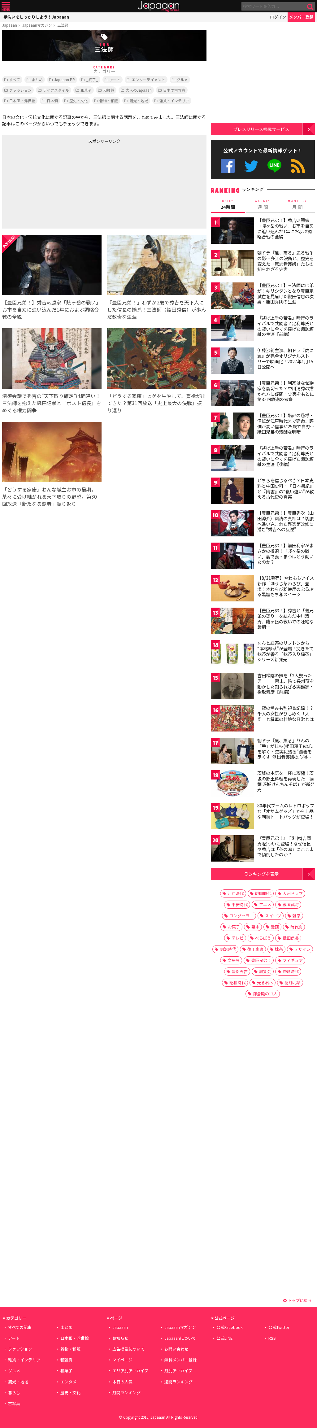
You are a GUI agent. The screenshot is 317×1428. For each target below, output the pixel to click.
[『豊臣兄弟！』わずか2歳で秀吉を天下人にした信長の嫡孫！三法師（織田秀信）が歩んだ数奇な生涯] (156, 266)
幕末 (255, 927)
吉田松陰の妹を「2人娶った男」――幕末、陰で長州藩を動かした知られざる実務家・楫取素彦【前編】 (285, 683)
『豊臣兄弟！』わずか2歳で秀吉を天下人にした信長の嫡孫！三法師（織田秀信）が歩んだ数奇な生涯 (156, 309)
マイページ (122, 1360)
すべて (14, 79)
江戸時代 (236, 893)
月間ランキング (126, 1392)
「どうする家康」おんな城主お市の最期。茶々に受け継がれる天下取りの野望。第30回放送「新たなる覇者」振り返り (49, 496)
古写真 (14, 1403)
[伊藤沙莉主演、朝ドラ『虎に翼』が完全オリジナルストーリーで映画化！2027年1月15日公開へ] (232, 361)
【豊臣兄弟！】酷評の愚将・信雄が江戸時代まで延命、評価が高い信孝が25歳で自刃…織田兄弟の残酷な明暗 (286, 423)
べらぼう (263, 938)
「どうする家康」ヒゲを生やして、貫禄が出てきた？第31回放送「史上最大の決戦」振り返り (156, 402)
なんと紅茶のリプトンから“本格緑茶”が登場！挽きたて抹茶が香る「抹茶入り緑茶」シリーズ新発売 (285, 651)
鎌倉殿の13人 (265, 994)
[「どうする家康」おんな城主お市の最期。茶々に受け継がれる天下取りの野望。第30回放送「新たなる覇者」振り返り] (52, 453)
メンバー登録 (301, 17)
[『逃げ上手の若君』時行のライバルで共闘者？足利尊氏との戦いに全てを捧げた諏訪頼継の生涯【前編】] (232, 329)
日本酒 (52, 100)
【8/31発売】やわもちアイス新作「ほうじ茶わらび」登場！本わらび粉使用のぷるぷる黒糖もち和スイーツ (285, 586)
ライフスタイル (56, 90)
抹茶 (279, 949)
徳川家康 (255, 949)
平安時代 (240, 904)
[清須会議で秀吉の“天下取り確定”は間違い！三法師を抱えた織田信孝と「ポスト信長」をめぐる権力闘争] (52, 359)
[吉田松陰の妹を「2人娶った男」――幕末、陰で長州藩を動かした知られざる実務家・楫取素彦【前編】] (232, 687)
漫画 (275, 927)
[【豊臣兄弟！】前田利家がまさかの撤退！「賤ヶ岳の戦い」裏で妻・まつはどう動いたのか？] (232, 557)
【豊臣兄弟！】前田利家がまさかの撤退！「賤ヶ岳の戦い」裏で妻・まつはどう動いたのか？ (285, 553)
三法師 (62, 25)
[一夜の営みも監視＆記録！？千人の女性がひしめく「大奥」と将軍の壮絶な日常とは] (232, 719)
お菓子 (234, 927)
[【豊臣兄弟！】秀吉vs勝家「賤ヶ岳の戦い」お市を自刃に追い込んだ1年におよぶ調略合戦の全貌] (52, 266)
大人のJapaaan (139, 90)
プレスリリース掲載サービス (261, 129)
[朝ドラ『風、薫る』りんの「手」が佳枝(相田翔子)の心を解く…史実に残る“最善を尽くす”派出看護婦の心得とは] (232, 752)
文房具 (234, 960)
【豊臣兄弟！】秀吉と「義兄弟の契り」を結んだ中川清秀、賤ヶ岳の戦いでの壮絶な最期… (285, 618)
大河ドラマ (293, 893)
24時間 (227, 204)
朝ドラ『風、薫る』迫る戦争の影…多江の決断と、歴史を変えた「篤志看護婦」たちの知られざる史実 (285, 261)
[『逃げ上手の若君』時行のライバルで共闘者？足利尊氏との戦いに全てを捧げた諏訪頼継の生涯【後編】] (232, 459)
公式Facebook (227, 166)
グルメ (182, 79)
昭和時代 (237, 982)
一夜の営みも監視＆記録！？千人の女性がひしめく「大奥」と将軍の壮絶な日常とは (285, 713)
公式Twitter (251, 166)
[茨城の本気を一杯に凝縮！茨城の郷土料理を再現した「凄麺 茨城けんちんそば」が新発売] (232, 784)
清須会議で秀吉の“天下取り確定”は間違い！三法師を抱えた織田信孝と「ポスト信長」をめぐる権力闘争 (51, 402)
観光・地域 (138, 100)
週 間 (263, 204)
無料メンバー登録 (180, 1360)
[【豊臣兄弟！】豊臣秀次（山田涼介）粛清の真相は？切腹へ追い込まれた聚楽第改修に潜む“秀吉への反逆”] (232, 524)
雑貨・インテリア (174, 100)
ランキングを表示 (261, 874)
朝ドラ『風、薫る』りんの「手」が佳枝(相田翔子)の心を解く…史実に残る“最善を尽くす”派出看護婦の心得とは (285, 751)
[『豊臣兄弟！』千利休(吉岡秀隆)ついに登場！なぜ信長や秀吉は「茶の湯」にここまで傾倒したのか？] (232, 849)
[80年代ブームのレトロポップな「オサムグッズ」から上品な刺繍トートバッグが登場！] (232, 817)
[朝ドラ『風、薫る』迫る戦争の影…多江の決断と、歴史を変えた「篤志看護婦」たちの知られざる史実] (232, 264)
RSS (298, 166)
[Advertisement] (53, 185)
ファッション (20, 90)
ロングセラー (241, 916)
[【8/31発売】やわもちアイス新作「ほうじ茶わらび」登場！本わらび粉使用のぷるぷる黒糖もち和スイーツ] (232, 589)
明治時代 (228, 949)
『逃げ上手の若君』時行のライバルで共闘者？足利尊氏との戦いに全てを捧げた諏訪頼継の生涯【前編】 (285, 326)
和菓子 (86, 90)
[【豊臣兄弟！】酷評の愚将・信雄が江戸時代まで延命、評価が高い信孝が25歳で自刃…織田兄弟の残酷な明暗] (232, 427)
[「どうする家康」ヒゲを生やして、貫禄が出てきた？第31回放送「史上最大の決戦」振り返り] (156, 359)
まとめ (37, 79)
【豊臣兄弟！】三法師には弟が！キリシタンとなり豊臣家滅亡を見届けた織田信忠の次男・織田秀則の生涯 (285, 293)
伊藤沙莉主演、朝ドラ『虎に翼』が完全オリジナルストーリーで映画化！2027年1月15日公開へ (285, 358)
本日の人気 (122, 1382)
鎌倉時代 (291, 971)
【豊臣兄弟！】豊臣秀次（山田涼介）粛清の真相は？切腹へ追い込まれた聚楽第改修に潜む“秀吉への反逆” (285, 521)
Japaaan (158, 6)
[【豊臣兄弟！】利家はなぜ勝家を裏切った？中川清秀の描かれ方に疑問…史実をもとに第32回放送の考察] (232, 394)
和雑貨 (108, 90)
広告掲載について (128, 1349)
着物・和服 (108, 100)
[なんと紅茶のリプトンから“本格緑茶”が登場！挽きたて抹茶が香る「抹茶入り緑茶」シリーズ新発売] (232, 654)
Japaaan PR (64, 79)
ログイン (278, 17)
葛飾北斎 (292, 982)
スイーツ (273, 916)
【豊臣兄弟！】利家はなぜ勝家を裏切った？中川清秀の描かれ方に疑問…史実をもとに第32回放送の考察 (285, 391)
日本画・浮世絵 (22, 100)
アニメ (265, 904)
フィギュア (293, 960)
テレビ (238, 938)
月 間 (297, 204)
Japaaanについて (180, 1338)
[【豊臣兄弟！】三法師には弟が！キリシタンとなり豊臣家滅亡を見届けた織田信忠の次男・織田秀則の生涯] (232, 296)
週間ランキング (178, 1382)
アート (115, 79)
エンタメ (68, 1382)
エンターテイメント (148, 79)
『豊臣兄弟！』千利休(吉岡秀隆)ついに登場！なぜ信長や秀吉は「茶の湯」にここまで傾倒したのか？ (285, 846)
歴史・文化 (78, 100)
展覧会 (265, 971)
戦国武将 (291, 904)
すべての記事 (20, 1327)
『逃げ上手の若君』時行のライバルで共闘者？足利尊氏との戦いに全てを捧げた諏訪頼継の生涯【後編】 (285, 456)
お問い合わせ (176, 1349)
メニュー (6, 6)
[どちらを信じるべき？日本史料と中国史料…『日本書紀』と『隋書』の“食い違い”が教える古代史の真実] (232, 492)
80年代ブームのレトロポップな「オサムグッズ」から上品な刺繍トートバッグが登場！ (285, 811)
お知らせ (120, 1338)
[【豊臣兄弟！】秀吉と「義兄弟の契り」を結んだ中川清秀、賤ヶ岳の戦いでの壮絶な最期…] (232, 622)
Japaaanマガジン (37, 25)
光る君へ (265, 982)
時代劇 (296, 927)
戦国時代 (263, 893)
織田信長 (291, 938)
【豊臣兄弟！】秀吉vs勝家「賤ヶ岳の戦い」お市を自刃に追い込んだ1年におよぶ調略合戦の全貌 (51, 309)
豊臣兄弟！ (261, 960)
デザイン (302, 949)
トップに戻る (299, 1300)
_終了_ (92, 79)
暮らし (14, 1392)
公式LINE (274, 166)
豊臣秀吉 (240, 971)
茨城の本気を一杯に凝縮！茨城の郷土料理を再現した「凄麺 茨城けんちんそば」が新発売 (286, 781)
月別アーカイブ (178, 1370)
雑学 (297, 916)
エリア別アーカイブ (130, 1370)
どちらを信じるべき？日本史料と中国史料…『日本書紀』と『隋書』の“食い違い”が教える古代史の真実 (285, 488)
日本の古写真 (174, 90)
